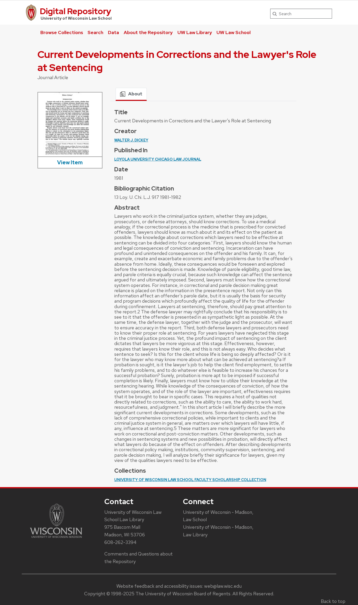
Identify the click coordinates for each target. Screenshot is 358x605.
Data (113, 32)
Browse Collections (61, 32)
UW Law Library (194, 32)
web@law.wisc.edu (223, 586)
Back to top (333, 601)
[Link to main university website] (56, 539)
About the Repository (148, 32)
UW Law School (233, 32)
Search (95, 32)
